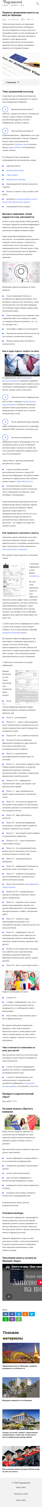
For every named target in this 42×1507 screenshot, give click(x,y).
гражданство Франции (11, 633)
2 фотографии (12, 175)
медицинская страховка (15, 179)
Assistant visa (34, 576)
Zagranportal (13, 2)
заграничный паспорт (15, 170)
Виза (4, 20)
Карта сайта (21, 1487)
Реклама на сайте (21, 1494)
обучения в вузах (21, 144)
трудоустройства (15, 147)
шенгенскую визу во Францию (14, 549)
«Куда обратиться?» (24, 481)
